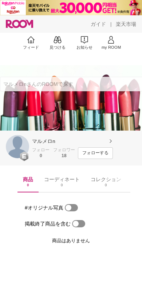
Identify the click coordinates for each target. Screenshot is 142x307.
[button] (17, 146)
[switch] (71, 207)
